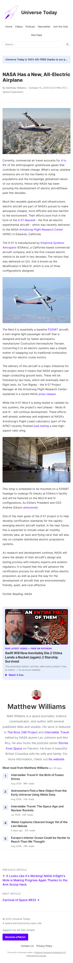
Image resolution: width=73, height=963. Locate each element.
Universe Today (39, 12)
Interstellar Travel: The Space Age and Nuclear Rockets (37, 808)
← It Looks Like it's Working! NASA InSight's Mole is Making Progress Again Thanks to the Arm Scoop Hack (35, 880)
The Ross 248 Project (22, 732)
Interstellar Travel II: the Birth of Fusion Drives (37, 777)
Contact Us (27, 945)
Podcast (30, 26)
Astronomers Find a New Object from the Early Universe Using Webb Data (39, 792)
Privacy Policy (44, 945)
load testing (41, 426)
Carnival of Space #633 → (21, 900)
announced (30, 507)
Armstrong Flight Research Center (41, 229)
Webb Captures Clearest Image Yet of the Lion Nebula (39, 824)
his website (56, 759)
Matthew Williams (16, 87)
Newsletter (44, 26)
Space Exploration (13, 91)
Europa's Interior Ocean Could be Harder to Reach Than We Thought (40, 839)
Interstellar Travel (56, 732)
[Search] (67, 44)
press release (47, 394)
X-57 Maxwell (26, 220)
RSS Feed (36, 35)
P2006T (53, 329)
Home (8, 26)
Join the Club (60, 26)
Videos (19, 26)
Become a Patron (15, 937)
